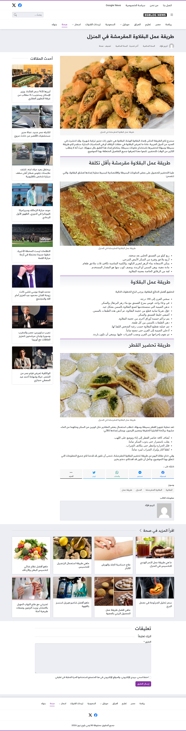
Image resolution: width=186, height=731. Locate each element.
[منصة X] (13, 5)
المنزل (139, 490)
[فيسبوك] (19, 5)
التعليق (147, 641)
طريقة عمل (127, 490)
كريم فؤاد (164, 46)
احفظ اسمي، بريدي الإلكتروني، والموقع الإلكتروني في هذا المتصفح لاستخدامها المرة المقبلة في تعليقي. (102, 677)
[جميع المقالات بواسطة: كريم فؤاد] (164, 510)
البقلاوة (169, 490)
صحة (101, 46)
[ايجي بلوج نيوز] (155, 15)
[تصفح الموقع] (171, 14)
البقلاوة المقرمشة (154, 490)
